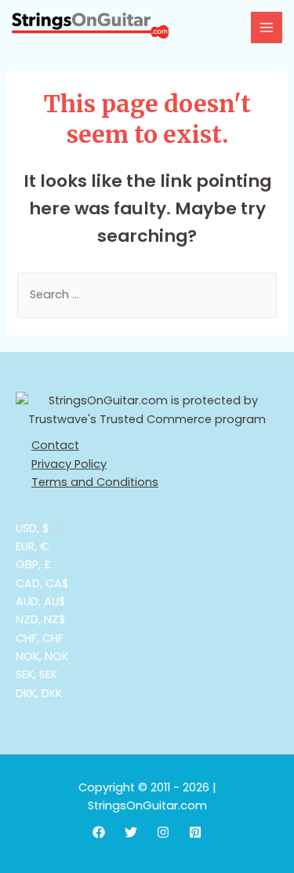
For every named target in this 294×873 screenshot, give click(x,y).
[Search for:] (146, 294)
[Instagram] (163, 832)
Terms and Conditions (94, 482)
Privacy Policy (69, 464)
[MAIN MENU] (266, 27)
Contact (55, 445)
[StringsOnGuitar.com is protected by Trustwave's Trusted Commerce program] (147, 410)
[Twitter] (131, 832)
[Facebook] (99, 832)
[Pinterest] (195, 832)
